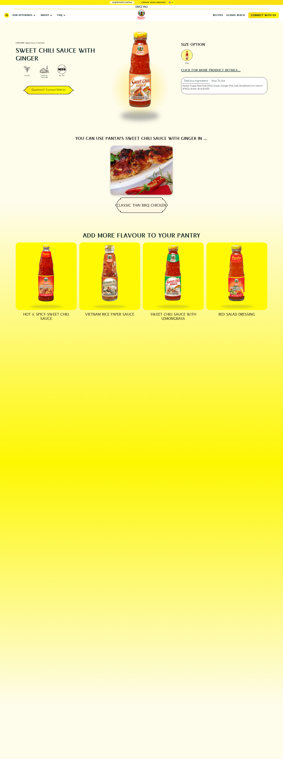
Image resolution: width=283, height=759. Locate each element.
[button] (171, 2)
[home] (141, 15)
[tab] (196, 81)
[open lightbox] (187, 56)
